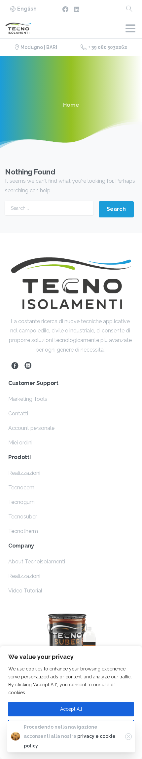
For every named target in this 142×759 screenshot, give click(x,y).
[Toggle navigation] (130, 28)
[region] (71, 702)
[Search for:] (49, 208)
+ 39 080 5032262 (107, 47)
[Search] (129, 9)
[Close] (128, 736)
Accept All (71, 709)
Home (71, 105)
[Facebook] (65, 9)
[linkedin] (76, 9)
